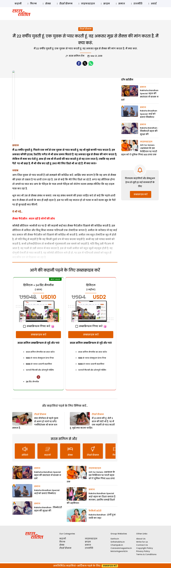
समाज (121, 3)
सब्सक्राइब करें (38, 334)
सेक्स (48, 3)
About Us (140, 538)
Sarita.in (115, 538)
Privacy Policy (143, 551)
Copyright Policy (144, 548)
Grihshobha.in (118, 541)
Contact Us (142, 545)
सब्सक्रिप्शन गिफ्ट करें (38, 326)
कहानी (18, 3)
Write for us (142, 541)
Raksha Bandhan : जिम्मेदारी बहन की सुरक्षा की (149, 131)
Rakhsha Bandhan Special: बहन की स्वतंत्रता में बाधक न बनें (47, 475)
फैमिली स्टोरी (95, 510)
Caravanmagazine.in (121, 548)
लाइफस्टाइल (88, 3)
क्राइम (106, 3)
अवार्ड (153, 3)
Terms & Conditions (146, 554)
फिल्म (33, 3)
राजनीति (137, 3)
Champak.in (117, 545)
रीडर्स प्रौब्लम (65, 3)
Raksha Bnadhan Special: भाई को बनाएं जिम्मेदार (148, 114)
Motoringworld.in (119, 551)
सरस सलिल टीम (76, 55)
